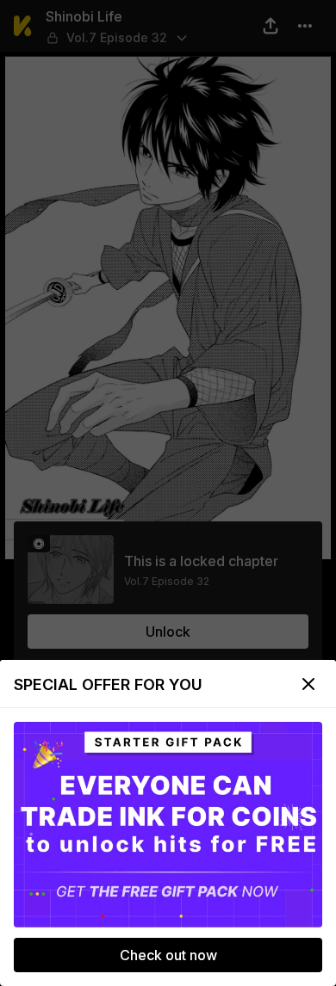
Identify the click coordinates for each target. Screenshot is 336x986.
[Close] (308, 684)
